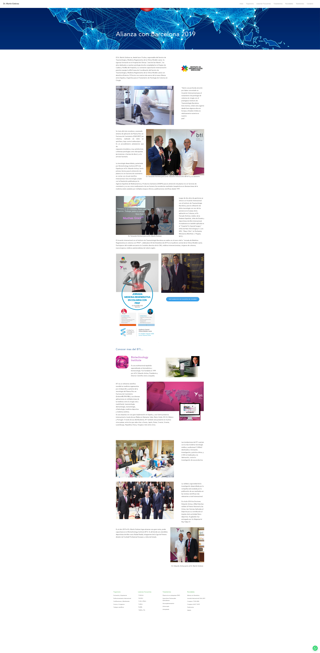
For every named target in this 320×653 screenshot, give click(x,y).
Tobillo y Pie (141, 610)
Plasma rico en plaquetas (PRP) (171, 595)
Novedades (289, 3)
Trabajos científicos (118, 607)
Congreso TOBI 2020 (193, 601)
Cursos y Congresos (119, 604)
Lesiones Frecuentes (263, 3)
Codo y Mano (142, 601)
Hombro (140, 598)
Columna (140, 595)
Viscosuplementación (168, 603)
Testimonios (300, 3)
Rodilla (140, 607)
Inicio (241, 3)
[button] (315, 648)
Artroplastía (166, 609)
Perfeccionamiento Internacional (122, 598)
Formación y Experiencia (120, 595)
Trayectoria (250, 3)
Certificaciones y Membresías (121, 601)
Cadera (140, 604)
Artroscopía (166, 606)
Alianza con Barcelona (193, 595)
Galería (189, 610)
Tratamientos (278, 3)
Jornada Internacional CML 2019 (196, 598)
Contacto (310, 3)
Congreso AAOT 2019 (193, 604)
